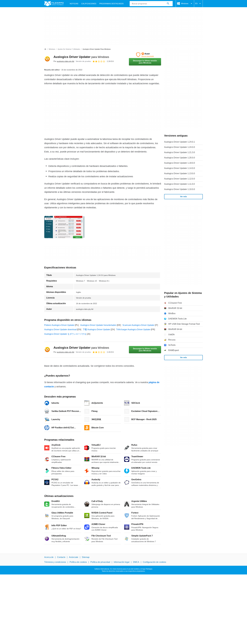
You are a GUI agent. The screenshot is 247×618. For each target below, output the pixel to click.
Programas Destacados (111, 4)
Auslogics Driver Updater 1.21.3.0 (179, 152)
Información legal (121, 562)
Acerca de (49, 557)
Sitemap (85, 557)
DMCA (136, 562)
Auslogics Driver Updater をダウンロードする (65, 334)
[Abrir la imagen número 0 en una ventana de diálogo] (64, 227)
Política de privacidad (100, 562)
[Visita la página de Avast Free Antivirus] (145, 54)
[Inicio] (45, 49)
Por (64, 61)
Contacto (61, 557)
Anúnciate (73, 557)
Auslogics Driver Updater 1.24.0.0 (179, 147)
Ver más (183, 196)
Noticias (74, 4)
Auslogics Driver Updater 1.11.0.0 (179, 184)
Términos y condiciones (55, 562)
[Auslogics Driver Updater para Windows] (47, 59)
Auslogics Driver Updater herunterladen (98, 325)
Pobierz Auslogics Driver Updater (59, 325)
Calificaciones (88, 4)
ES (196, 3)
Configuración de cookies (154, 562)
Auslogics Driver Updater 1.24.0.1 (179, 142)
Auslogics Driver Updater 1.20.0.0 (179, 158)
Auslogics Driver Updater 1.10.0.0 (179, 189)
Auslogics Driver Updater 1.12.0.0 (179, 179)
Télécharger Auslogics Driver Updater (133, 329)
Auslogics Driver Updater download (60, 329)
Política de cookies (78, 562)
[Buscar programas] (168, 3)
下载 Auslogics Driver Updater (96, 329)
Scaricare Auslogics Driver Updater (138, 325)
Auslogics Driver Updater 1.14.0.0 (179, 168)
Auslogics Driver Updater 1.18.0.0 (179, 163)
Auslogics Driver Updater (81, 57)
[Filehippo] (54, 3)
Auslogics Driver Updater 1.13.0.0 (179, 173)
